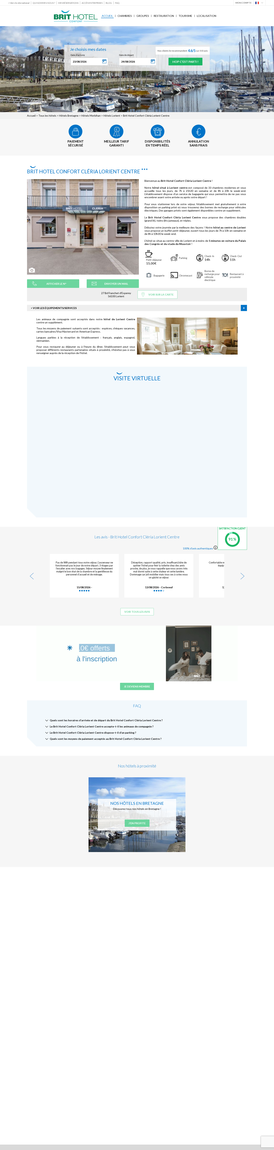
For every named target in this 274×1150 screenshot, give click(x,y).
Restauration (164, 15)
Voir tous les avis (137, 611)
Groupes (142, 15)
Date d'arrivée (78, 55)
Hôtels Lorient (111, 115)
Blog (109, 2)
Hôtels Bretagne (68, 115)
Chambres (125, 15)
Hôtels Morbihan (91, 115)
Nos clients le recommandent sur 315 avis (183, 51)
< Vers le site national (18, 2)
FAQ (117, 2)
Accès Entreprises (92, 2)
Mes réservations (68, 2)
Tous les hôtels (47, 115)
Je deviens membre (137, 686)
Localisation (206, 15)
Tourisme (185, 15)
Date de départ (126, 55)
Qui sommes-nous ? (44, 2)
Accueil (107, 15)
